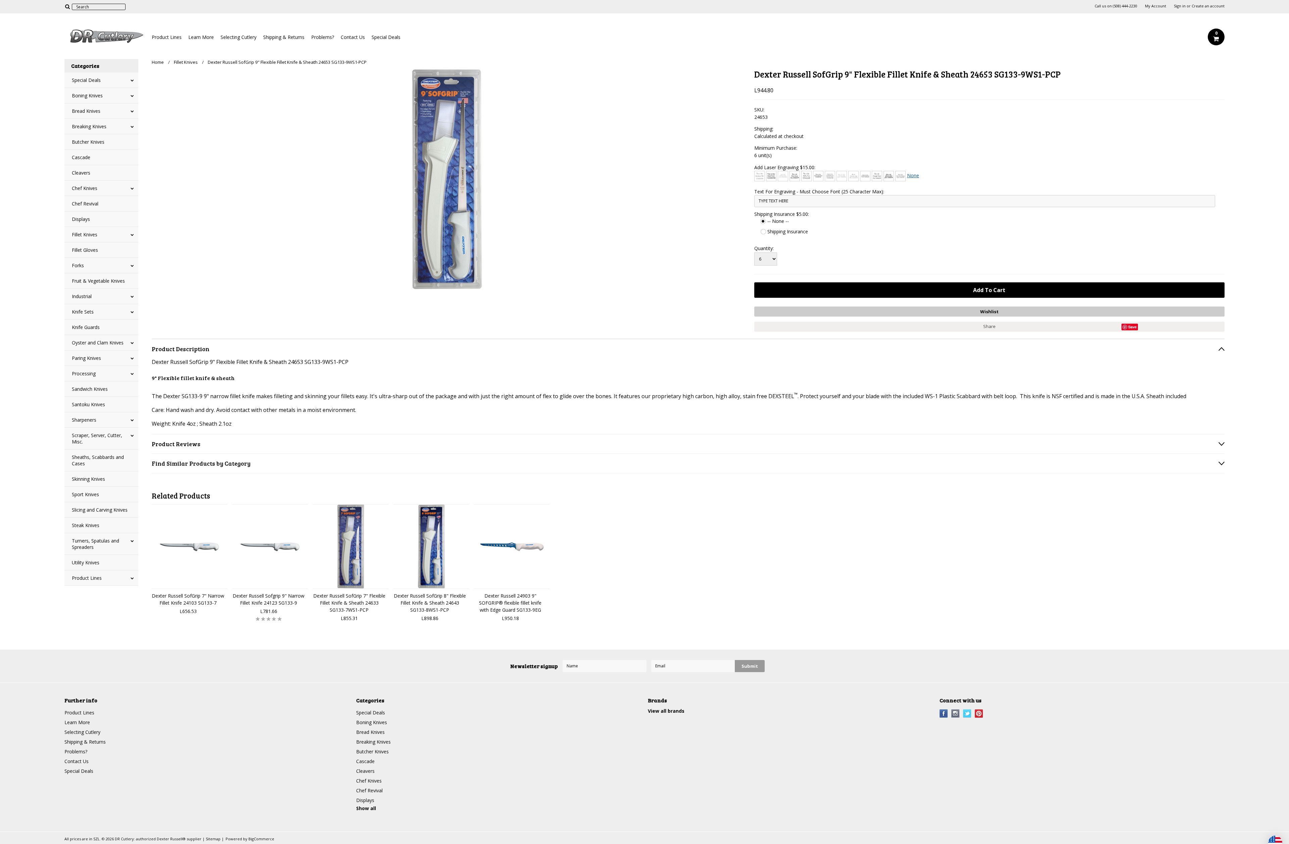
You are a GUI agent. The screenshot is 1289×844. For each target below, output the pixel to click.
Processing (84, 373)
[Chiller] (806, 176)
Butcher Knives (88, 142)
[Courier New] (842, 176)
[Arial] (771, 176)
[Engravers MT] (865, 176)
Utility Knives (85, 562)
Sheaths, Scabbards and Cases (98, 460)
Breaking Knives (89, 126)
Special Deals (386, 37)
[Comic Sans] (818, 176)
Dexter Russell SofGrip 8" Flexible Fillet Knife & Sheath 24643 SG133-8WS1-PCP (430, 603)
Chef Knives (84, 188)
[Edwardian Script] (853, 176)
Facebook (944, 713)
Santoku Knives (88, 404)
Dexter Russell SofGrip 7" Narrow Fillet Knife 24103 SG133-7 (188, 599)
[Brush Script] (795, 176)
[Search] (67, 6)
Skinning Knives (88, 479)
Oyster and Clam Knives (98, 342)
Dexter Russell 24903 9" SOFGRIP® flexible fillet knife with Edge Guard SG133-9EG (510, 603)
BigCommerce (261, 838)
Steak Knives (85, 525)
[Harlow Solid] (889, 176)
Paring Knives (86, 358)
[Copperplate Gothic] (830, 176)
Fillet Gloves (85, 250)
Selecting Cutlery (238, 37)
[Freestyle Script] (877, 176)
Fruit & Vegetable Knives (98, 281)
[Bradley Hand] (783, 176)
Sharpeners (84, 420)
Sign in (1180, 6)
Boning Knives (87, 95)
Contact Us (353, 37)
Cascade (81, 157)
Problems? (322, 37)
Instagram (955, 713)
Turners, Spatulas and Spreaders (95, 543)
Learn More (201, 37)
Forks (78, 265)
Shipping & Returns (283, 37)
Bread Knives (86, 111)
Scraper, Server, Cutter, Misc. (97, 438)
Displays (81, 219)
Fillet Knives (84, 234)
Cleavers (81, 173)
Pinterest (979, 713)
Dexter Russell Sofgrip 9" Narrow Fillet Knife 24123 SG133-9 (268, 599)
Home (158, 62)
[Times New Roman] (900, 176)
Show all (366, 808)
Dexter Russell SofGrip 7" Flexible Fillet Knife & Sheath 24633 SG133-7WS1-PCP (349, 603)
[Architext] (759, 176)
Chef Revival (85, 203)
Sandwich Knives (90, 389)
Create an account (1208, 6)
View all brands (666, 711)
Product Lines (167, 37)
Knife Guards (86, 327)
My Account (1155, 6)
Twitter (967, 713)
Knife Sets (83, 312)
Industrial (82, 296)
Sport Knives (85, 494)
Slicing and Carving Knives (100, 510)
